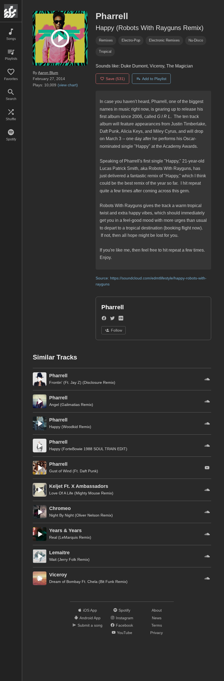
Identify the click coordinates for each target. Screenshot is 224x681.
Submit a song (90, 625)
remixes (106, 40)
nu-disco (195, 40)
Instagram (124, 618)
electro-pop (131, 40)
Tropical (105, 51)
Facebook (124, 625)
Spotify (124, 610)
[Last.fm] (120, 319)
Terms (156, 625)
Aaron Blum (48, 72)
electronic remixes (164, 40)
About (157, 610)
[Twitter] (112, 319)
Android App (90, 618)
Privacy (156, 632)
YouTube (124, 632)
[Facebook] (104, 319)
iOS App (90, 610)
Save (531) (115, 78)
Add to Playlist (154, 78)
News (156, 618)
